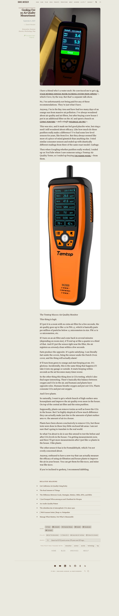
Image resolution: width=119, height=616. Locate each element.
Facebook (88, 527)
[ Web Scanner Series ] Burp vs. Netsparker (55, 512)
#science (32, 29)
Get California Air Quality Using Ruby (53, 486)
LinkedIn (56, 527)
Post (48, 527)
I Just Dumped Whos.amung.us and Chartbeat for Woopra (61, 499)
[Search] (96, 2)
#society (21, 31)
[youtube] (60, 566)
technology (91, 546)
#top (34, 31)
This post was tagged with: (51, 546)
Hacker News (67, 527)
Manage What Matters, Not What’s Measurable (56, 517)
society (83, 546)
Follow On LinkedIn (93, 535)
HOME (53, 551)
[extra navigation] (100, 2)
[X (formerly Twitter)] (70, 566)
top (98, 546)
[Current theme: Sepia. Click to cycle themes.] (88, 571)
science (76, 546)
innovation (68, 546)
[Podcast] (80, 566)
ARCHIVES (74, 551)
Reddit (78, 527)
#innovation (25, 29)
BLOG (63, 551)
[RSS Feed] (85, 566)
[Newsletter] (55, 566)
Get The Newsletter (53, 535)
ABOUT (86, 551)
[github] (75, 566)
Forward (49, 530)
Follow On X (65, 535)
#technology (28, 31)
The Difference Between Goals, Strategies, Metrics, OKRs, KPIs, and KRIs (66, 495)
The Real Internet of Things (50, 490)
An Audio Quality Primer (49, 504)
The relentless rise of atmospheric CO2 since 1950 (57, 508)
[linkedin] (65, 566)
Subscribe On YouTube (78, 535)
